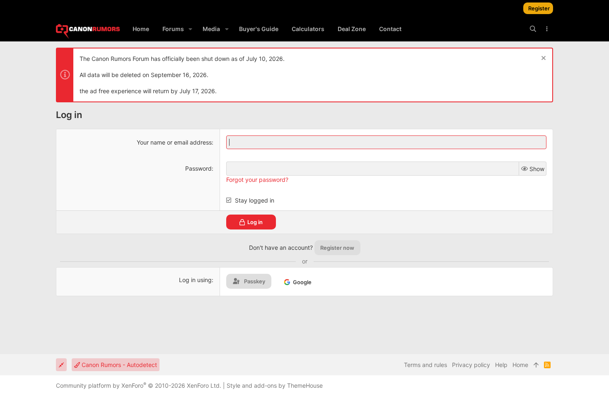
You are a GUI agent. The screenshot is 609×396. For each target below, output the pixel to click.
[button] (190, 29)
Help (501, 364)
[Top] (536, 365)
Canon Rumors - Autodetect (118, 364)
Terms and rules (425, 364)
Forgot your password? (257, 179)
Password (198, 168)
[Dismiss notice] (542, 59)
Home (520, 364)
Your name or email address (174, 142)
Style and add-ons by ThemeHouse (275, 385)
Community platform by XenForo (138, 385)
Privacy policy (471, 364)
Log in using (195, 279)
